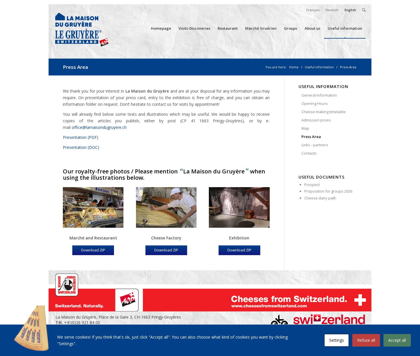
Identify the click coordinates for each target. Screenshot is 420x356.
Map (305, 128)
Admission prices (316, 120)
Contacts (309, 153)
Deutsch (332, 10)
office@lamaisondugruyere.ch (99, 127)
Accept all (397, 340)
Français (313, 10)
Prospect (312, 184)
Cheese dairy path (320, 198)
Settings (336, 340)
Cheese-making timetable (323, 111)
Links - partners (314, 144)
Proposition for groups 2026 (328, 191)
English (350, 10)
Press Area (75, 67)
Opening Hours (314, 103)
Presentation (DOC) (81, 147)
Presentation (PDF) (80, 137)
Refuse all (366, 340)
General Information (319, 95)
